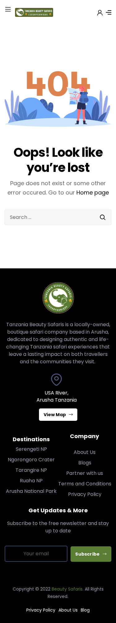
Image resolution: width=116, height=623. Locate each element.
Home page (92, 192)
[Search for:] (58, 217)
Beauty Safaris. (68, 589)
